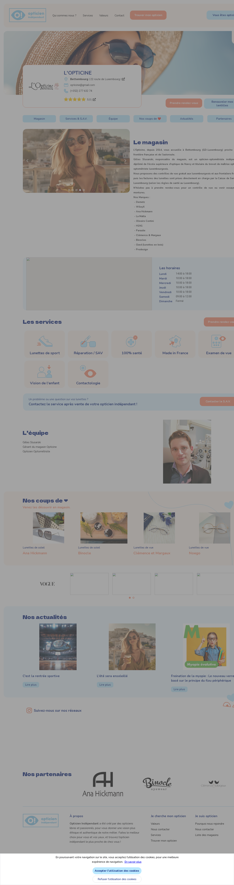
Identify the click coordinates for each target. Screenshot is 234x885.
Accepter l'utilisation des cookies (117, 871)
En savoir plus (132, 862)
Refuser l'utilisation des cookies (117, 879)
